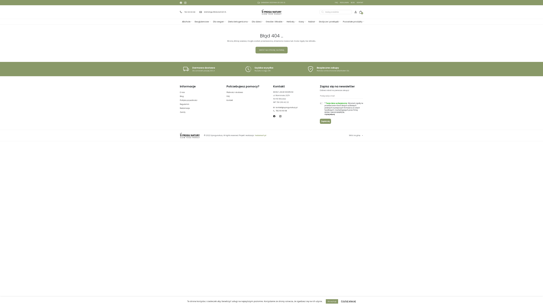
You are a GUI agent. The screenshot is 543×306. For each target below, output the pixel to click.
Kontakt (360, 2)
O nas (182, 92)
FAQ (336, 2)
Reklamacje (185, 108)
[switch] (321, 103)
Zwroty (183, 112)
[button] (344, 114)
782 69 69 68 (281, 111)
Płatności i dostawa (235, 92)
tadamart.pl (260, 135)
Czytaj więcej (348, 301)
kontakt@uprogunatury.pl (287, 107)
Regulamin (344, 2)
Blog (353, 2)
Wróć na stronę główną (271, 50)
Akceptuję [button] (331, 301)
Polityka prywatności (188, 100)
